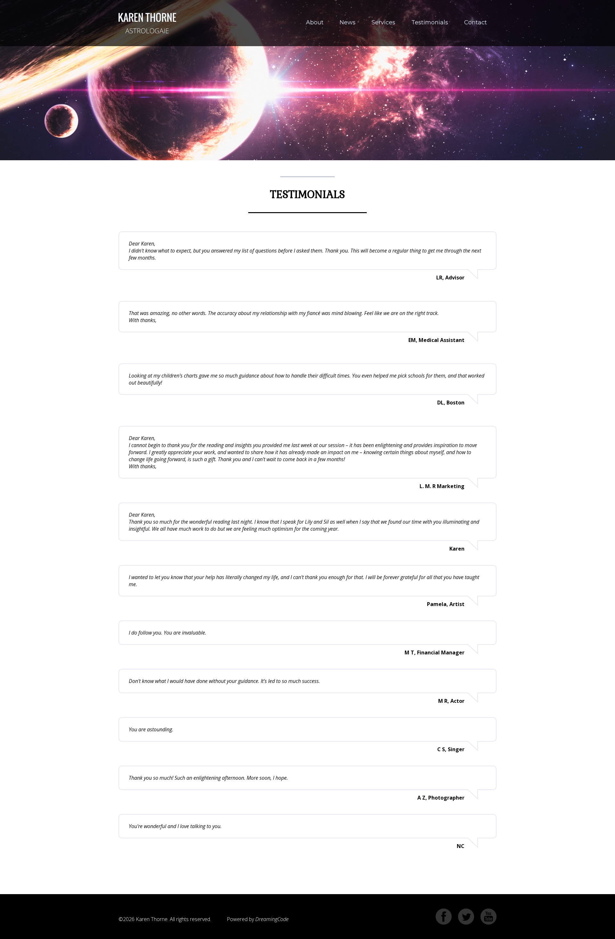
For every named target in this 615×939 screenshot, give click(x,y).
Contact (475, 22)
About (315, 22)
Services (383, 22)
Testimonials (429, 22)
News (348, 22)
